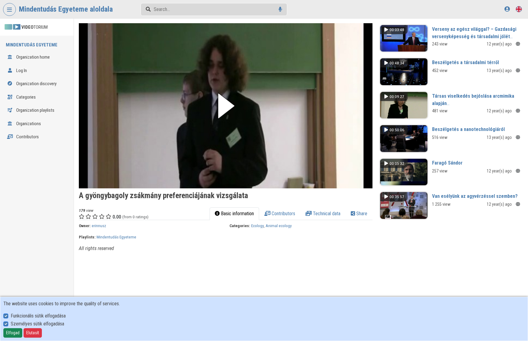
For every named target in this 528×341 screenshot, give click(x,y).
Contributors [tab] (282, 213)
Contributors (27, 137)
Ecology (257, 225)
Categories (25, 97)
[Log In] (507, 9)
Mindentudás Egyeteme (116, 236)
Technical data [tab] (326, 213)
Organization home (32, 57)
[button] (225, 105)
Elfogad (13, 332)
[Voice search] (280, 9)
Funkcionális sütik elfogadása (38, 316)
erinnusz (99, 225)
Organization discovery (36, 83)
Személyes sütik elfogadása (37, 324)
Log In (21, 70)
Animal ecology (279, 225)
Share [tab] (361, 213)
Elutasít (32, 332)
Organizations (28, 123)
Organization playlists (34, 110)
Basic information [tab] (237, 213)
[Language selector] (519, 9)
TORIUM (34, 27)
